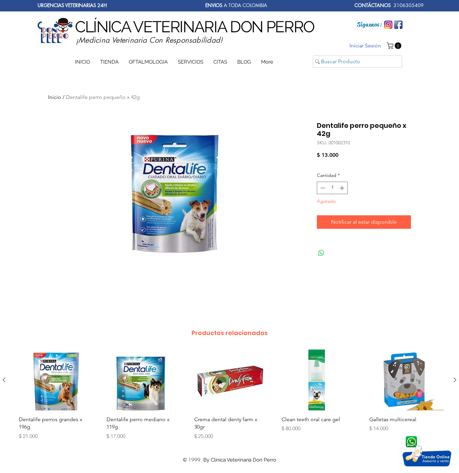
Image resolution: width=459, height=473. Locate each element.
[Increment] (342, 188)
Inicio (54, 97)
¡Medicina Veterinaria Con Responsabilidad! (149, 40)
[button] (395, 45)
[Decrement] (322, 188)
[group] (229, 397)
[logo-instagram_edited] (388, 25)
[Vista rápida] (54, 380)
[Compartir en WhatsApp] (321, 253)
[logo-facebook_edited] (398, 25)
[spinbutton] (332, 188)
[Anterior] (4, 380)
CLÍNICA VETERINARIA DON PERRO (194, 26)
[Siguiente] (455, 380)
